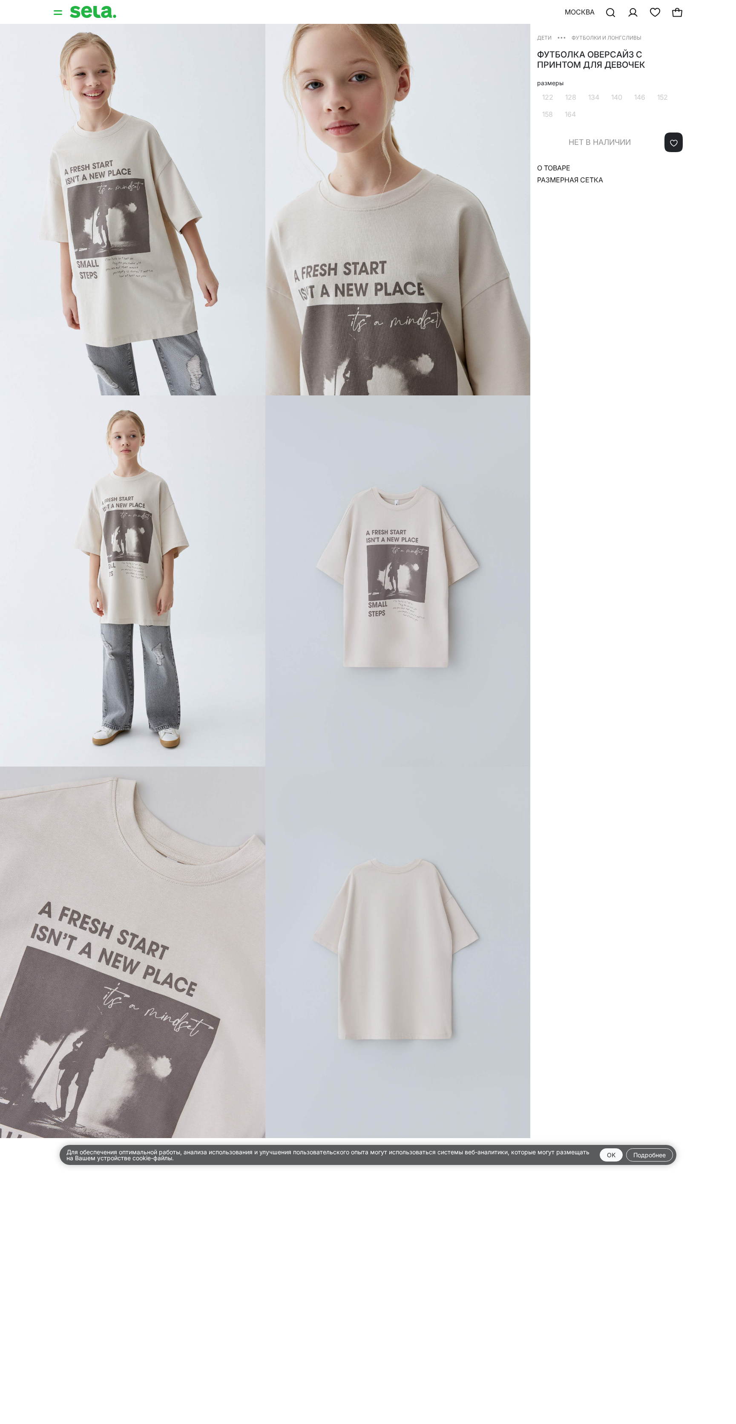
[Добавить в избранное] (673, 142)
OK (611, 1155)
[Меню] (58, 11)
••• (561, 37)
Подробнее (649, 1155)
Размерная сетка (570, 180)
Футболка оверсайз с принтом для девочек (591, 59)
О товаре (553, 168)
